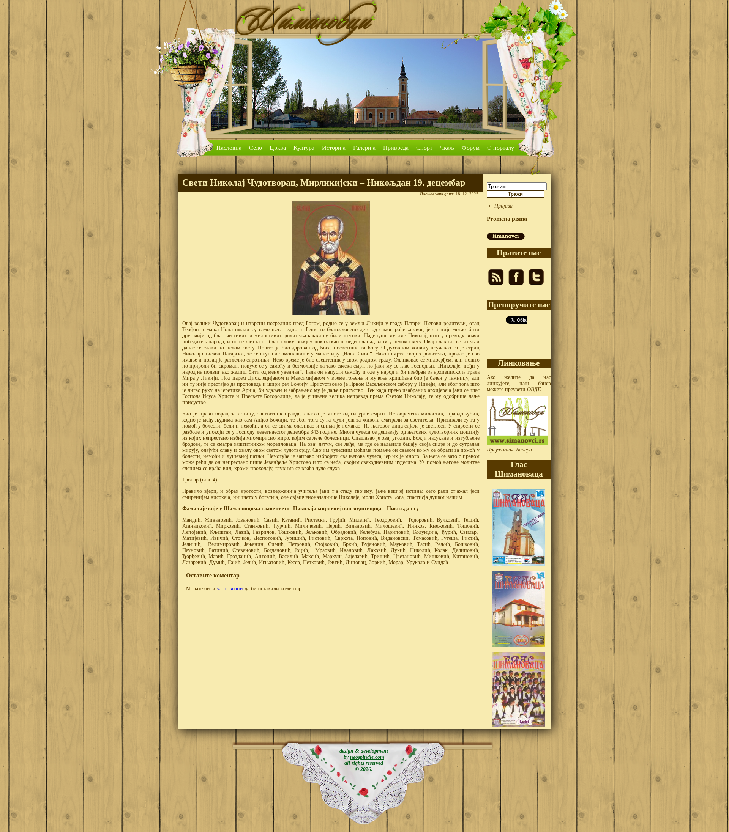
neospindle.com (367, 757)
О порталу (500, 148)
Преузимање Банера (509, 450)
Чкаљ (447, 148)
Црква (278, 148)
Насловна (228, 148)
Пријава (503, 206)
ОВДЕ (534, 389)
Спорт (424, 148)
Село (255, 148)
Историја (334, 148)
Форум (471, 148)
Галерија (364, 148)
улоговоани (230, 588)
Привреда (396, 148)
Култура (303, 148)
